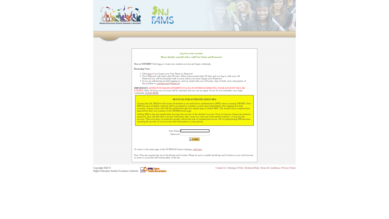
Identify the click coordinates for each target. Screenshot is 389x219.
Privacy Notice (289, 167)
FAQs (240, 167)
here (160, 64)
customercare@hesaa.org (168, 83)
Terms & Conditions (270, 167)
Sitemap (232, 167)
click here (197, 149)
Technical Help (252, 167)
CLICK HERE (151, 93)
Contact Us (221, 167)
